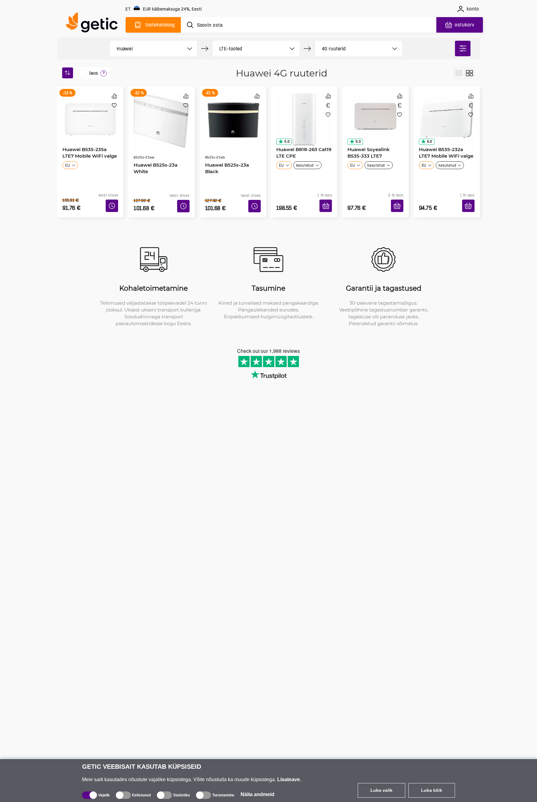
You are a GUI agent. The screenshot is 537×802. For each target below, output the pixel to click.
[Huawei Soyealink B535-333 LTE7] (375, 113)
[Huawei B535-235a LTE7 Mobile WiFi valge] (90, 113)
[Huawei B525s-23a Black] (233, 113)
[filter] (462, 48)
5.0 (284, 139)
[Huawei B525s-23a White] (161, 113)
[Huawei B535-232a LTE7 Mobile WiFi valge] (447, 113)
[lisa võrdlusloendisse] (114, 96)
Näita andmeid (257, 794)
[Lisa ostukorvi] (328, 198)
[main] (94, 24)
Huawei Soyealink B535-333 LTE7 (373, 150)
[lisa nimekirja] (114, 105)
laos (93, 73)
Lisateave (288, 779)
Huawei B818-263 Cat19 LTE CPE (301, 150)
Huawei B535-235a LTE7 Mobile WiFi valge (88, 150)
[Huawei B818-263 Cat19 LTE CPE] (304, 113)
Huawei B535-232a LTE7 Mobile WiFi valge (445, 150)
